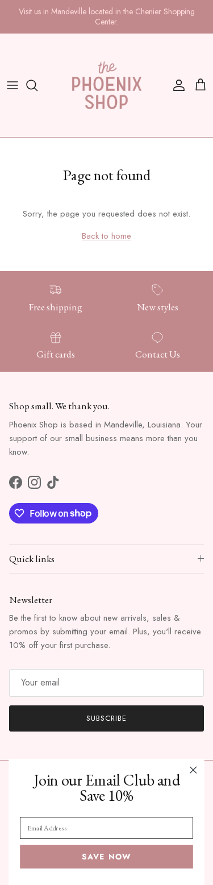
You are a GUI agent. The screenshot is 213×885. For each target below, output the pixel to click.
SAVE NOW (106, 856)
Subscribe (106, 718)
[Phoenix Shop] (107, 85)
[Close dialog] (193, 770)
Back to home (106, 236)
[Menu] (12, 85)
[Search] (37, 85)
